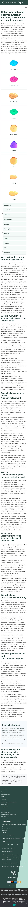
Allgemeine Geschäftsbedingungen (8, 814)
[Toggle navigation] (25, 3)
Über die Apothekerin (5, 794)
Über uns (3, 792)
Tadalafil (6, 243)
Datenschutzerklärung (5, 812)
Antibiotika (7, 214)
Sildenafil (6, 238)
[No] (26, 903)
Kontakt (2, 796)
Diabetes (6, 224)
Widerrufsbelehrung (5, 816)
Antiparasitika (8, 219)
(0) (22, 2)
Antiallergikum (8, 210)
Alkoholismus (7, 205)
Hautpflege (7, 233)
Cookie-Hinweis (4, 818)
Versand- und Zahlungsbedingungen (9, 802)
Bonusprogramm (4, 804)
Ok (14, 904)
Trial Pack (6, 248)
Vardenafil (7, 252)
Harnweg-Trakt (8, 229)
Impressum (3, 810)
